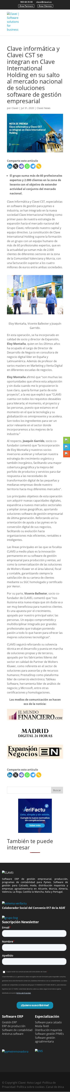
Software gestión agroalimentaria (45, 1039)
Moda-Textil (42, 1026)
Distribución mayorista (48, 1030)
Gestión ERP (9, 1022)
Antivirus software (12, 1034)
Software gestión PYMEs (49, 1034)
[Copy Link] (38, 166)
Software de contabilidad (17, 1030)
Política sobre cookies (31, 1087)
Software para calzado (48, 1022)
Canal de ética (55, 1087)
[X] (15, 166)
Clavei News (43, 108)
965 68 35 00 (26, 2)
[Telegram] (33, 166)
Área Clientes (45, 6)
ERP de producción (13, 1026)
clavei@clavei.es (44, 2)
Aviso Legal (34, 1082)
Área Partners (26, 6)
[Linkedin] (9, 166)
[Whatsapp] (27, 166)
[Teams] (21, 166)
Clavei (15, 108)
